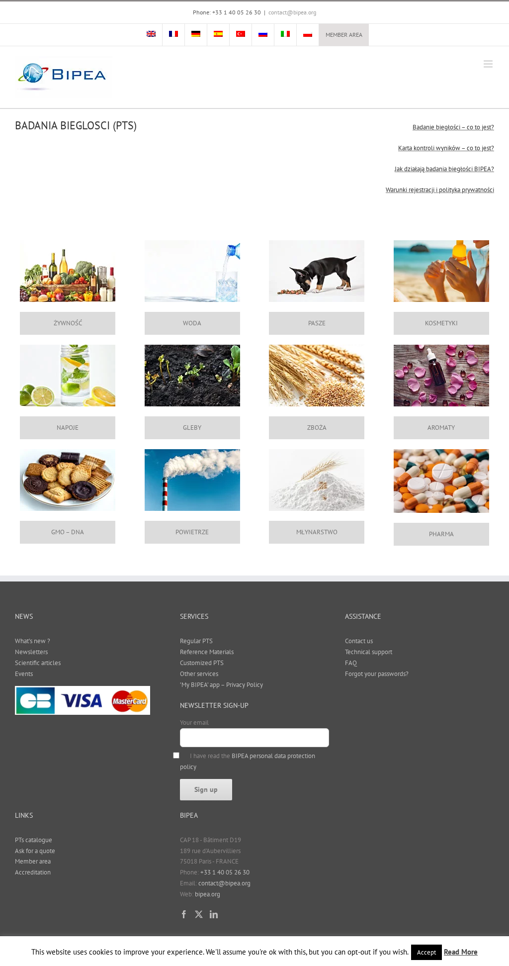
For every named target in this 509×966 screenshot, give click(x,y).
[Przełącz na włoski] (285, 35)
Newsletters (31, 652)
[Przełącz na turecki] (241, 35)
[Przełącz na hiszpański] (218, 35)
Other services (199, 674)
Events (24, 674)
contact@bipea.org (292, 12)
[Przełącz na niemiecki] (196, 35)
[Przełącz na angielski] (151, 35)
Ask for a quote (35, 851)
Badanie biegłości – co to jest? (453, 127)
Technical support (368, 652)
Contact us (359, 641)
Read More (461, 952)
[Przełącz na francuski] (173, 35)
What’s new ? (32, 641)
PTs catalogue (33, 840)
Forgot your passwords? (377, 674)
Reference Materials (207, 652)
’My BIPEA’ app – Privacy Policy (221, 684)
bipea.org (207, 894)
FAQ (351, 663)
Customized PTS (202, 663)
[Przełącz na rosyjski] (263, 35)
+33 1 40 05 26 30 (225, 872)
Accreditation (33, 872)
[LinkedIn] (214, 914)
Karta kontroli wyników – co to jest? (446, 148)
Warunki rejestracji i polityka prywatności (440, 190)
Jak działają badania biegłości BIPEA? (444, 169)
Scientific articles (38, 663)
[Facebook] (184, 914)
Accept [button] (426, 952)
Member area (33, 861)
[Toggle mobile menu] (489, 64)
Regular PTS (196, 641)
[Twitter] (199, 914)
